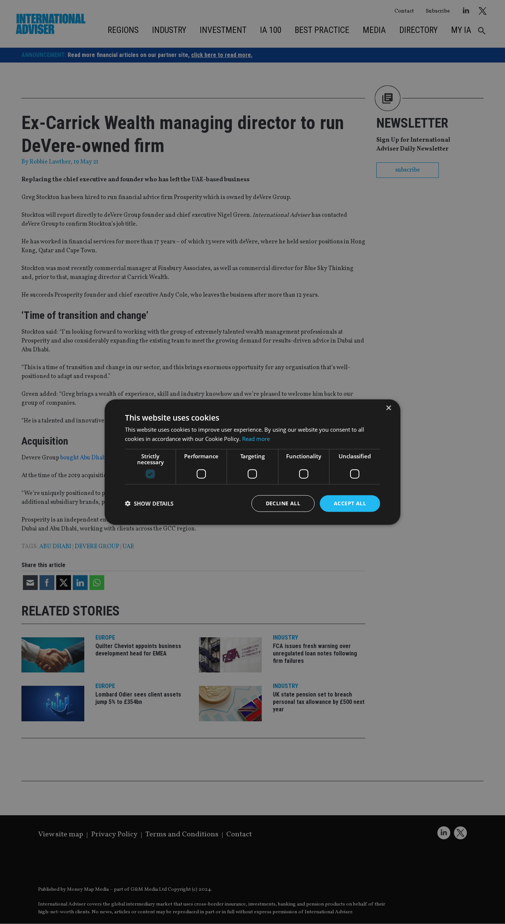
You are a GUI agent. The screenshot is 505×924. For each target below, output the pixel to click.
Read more (256, 438)
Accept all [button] (350, 503)
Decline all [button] (283, 503)
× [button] (388, 408)
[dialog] (252, 462)
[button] (149, 503)
